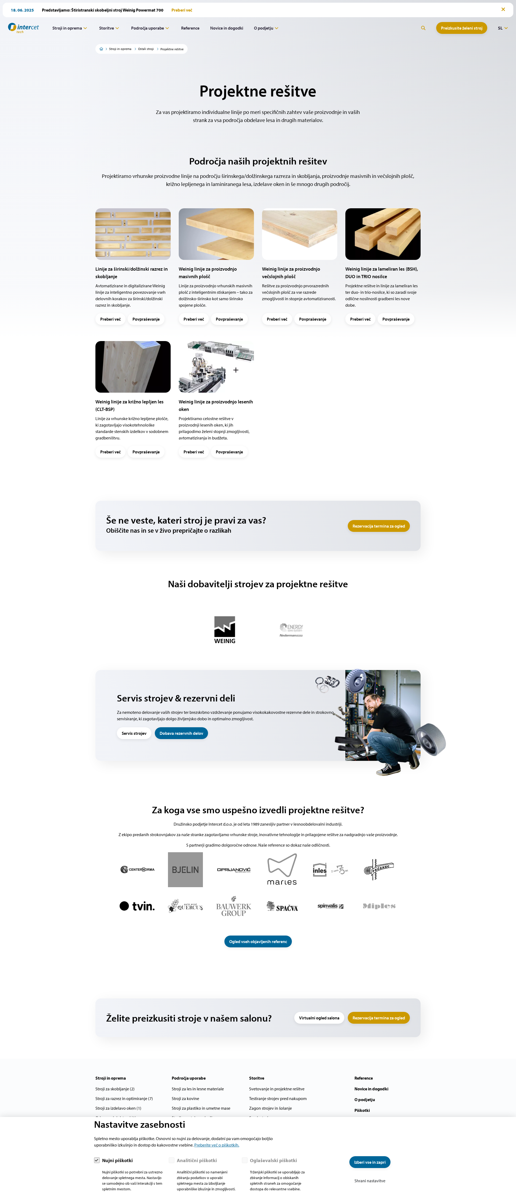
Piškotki (362, 1110)
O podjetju (263, 28)
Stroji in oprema (67, 28)
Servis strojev (134, 733)
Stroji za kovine (185, 1098)
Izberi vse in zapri (370, 1162)
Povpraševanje (146, 319)
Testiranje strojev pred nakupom (278, 1098)
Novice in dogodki (226, 28)
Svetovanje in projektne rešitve (276, 1088)
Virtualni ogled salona (319, 1017)
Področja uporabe (147, 28)
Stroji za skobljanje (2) (115, 1088)
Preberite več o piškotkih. (216, 1145)
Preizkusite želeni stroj (461, 28)
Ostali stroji (146, 49)
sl (500, 28)
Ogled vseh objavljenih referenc (258, 941)
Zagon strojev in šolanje (270, 1108)
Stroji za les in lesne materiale (198, 1088)
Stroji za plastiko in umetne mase (201, 1108)
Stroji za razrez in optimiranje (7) (124, 1098)
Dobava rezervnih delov (181, 733)
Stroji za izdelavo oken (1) (118, 1108)
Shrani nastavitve (369, 1180)
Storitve (106, 28)
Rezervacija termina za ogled (379, 526)
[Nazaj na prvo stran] (21, 28)
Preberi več (110, 319)
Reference (190, 28)
